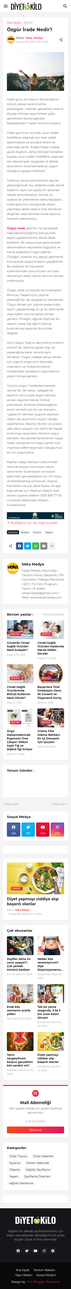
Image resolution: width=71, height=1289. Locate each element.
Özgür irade (16, 228)
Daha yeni (12, 804)
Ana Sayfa (14, 22)
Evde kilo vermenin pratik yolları (18, 1010)
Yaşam (49, 532)
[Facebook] (19, 546)
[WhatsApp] (35, 546)
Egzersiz (15, 1163)
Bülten (28, 22)
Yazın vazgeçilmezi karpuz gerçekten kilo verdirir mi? (20, 1060)
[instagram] (44, 1251)
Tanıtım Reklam (44, 1270)
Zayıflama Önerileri (37, 1176)
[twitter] (26, 1251)
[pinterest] (53, 1251)
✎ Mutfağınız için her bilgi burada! (32, 523)
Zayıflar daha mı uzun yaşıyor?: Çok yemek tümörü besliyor (19, 964)
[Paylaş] (61, 40)
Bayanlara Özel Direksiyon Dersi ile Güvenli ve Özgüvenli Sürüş (49, 692)
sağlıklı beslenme (21, 1183)
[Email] (43, 546)
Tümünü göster (53, 614)
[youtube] (35, 1251)
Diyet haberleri (43, 1156)
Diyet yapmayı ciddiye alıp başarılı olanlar (33, 901)
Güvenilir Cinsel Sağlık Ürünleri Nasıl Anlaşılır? (18, 646)
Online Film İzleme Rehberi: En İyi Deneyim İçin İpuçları (48, 736)
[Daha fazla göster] (51, 546)
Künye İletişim (46, 1275)
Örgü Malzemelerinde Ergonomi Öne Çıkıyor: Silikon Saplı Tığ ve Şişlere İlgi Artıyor (19, 740)
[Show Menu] (5, 6)
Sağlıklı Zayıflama (38, 1169)
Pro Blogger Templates (44, 1282)
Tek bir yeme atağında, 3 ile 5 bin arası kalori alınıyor (48, 1012)
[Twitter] (27, 546)
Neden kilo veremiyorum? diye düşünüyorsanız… (50, 964)
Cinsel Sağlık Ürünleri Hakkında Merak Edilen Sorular (50, 648)
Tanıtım (37, 532)
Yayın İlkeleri (23, 1275)
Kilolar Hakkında (37, 1163)
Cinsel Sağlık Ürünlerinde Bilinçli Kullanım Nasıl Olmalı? (18, 692)
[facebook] (18, 1251)
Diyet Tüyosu (18, 1156)
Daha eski (59, 804)
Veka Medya (33, 564)
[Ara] (66, 6)
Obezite (14, 1169)
